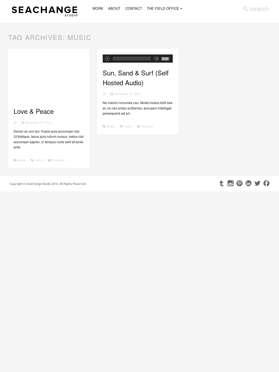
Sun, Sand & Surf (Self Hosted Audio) (136, 77)
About (114, 8)
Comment (58, 160)
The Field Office (163, 8)
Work (97, 8)
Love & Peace (34, 111)
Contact (133, 8)
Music (22, 160)
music (39, 160)
